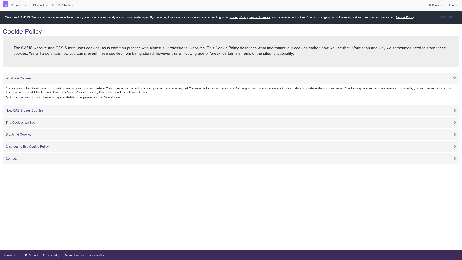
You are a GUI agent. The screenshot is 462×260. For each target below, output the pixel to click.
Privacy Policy (239, 17)
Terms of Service (259, 17)
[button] (415, 17)
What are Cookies (18, 78)
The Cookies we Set (20, 122)
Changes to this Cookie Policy (27, 146)
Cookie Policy (405, 17)
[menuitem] (19, 4)
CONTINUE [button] (446, 17)
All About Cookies (110, 97)
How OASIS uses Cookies (24, 110)
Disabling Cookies (19, 134)
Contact (11, 158)
